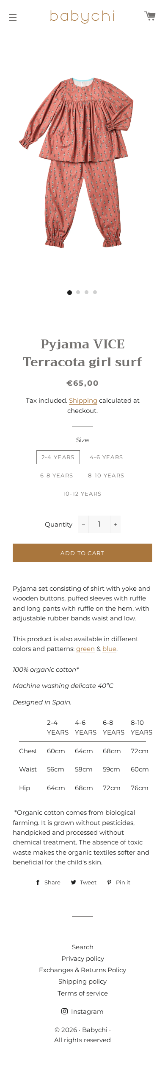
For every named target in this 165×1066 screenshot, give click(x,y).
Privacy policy (82, 958)
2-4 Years (58, 457)
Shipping (83, 400)
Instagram (86, 1011)
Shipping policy (82, 981)
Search (83, 947)
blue (109, 649)
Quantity (58, 524)
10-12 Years (82, 493)
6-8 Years (57, 475)
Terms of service (83, 993)
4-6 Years (107, 457)
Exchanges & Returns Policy (82, 970)
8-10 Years (106, 475)
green (85, 649)
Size (82, 440)
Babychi (94, 1030)
